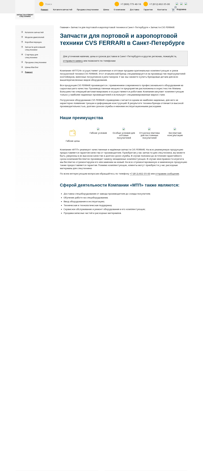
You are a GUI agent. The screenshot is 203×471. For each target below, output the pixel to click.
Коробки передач (33, 42)
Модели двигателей (34, 37)
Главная (64, 27)
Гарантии (148, 9)
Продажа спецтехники (88, 9)
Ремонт (44, 9)
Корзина (181, 9)
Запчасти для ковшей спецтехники (35, 48)
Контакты (162, 9)
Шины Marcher (31, 67)
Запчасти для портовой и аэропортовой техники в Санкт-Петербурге (109, 27)
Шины (106, 9)
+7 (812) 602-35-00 (140, 173)
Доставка (134, 9)
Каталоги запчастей (62, 9)
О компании (119, 9)
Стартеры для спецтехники (31, 56)
